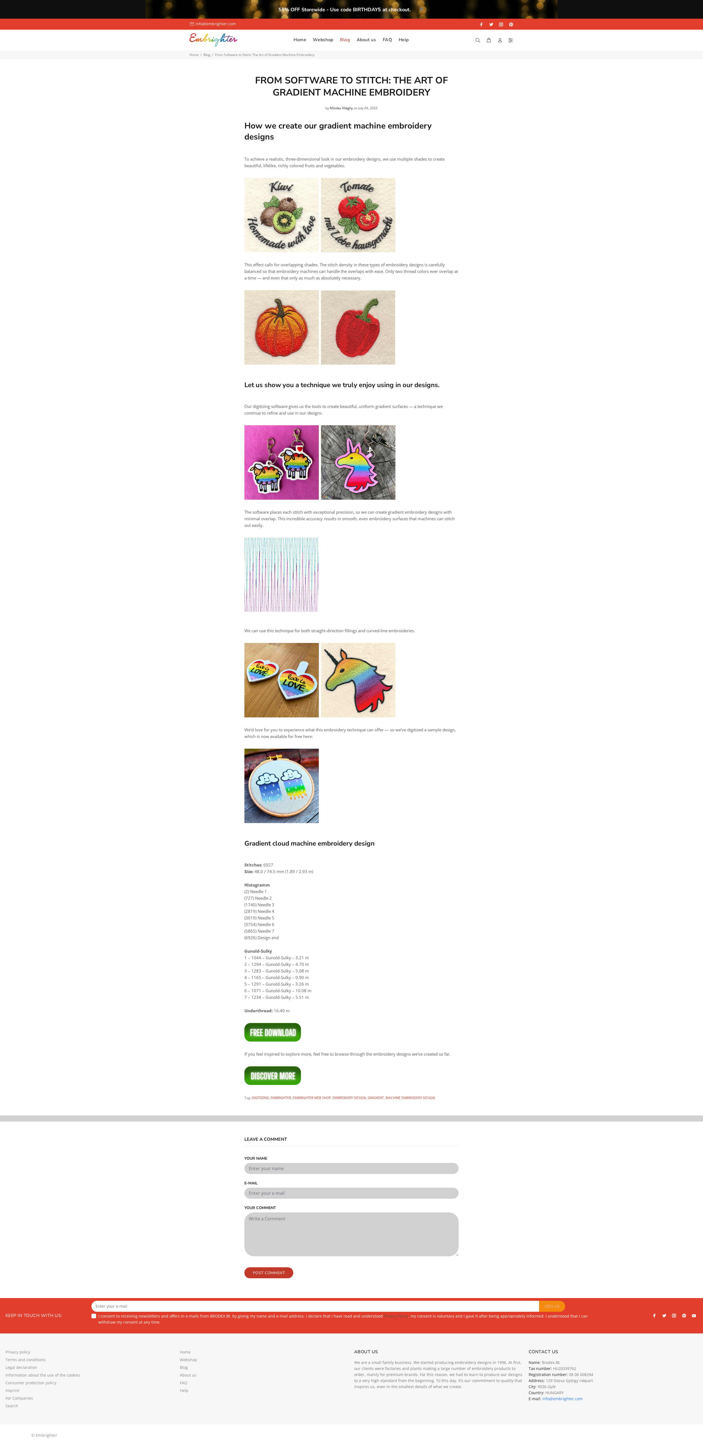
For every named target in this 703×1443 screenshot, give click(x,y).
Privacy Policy (396, 1316)
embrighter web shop (312, 1097)
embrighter (280, 1097)
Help (184, 1390)
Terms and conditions (25, 1359)
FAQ (183, 1382)
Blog (206, 54)
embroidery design (349, 1097)
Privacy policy (17, 1352)
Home (194, 54)
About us (188, 1375)
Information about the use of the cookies (42, 1375)
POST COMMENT (269, 1273)
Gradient (376, 1097)
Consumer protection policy (30, 1382)
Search (11, 1405)
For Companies (19, 1398)
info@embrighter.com (216, 23)
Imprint (12, 1390)
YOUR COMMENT (260, 1207)
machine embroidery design (410, 1097)
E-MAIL (251, 1183)
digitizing (260, 1097)
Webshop (188, 1359)
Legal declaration (21, 1367)
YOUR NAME (255, 1158)
